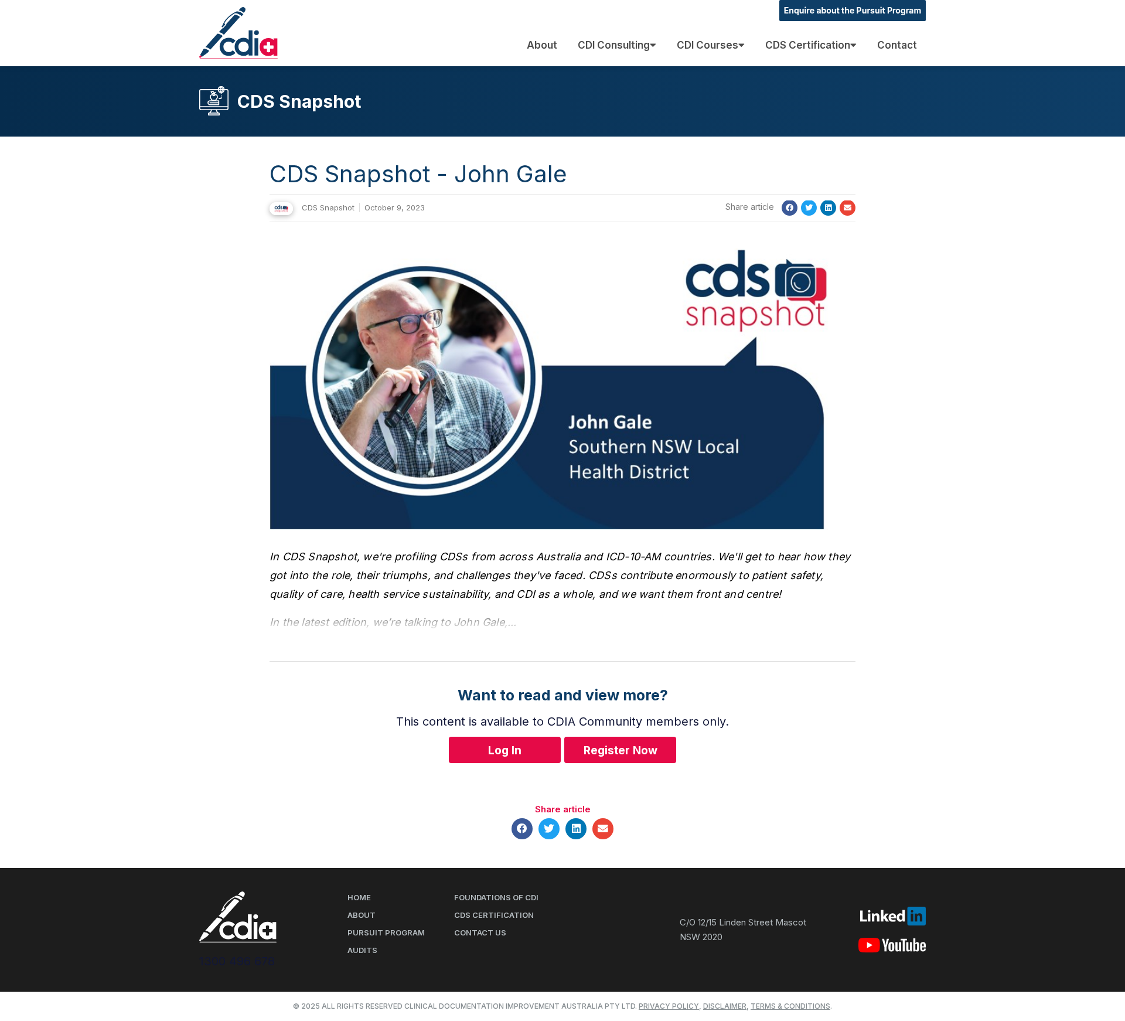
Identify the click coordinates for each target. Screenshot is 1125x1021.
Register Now (620, 750)
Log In (504, 750)
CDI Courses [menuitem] (707, 45)
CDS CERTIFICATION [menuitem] (494, 915)
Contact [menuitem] (897, 45)
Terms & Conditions (790, 1006)
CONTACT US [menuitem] (480, 932)
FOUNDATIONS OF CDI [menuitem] (496, 897)
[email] (847, 208)
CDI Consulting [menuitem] (614, 45)
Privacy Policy (669, 1006)
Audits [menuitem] (362, 950)
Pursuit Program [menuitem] (386, 932)
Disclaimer (724, 1006)
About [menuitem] (542, 45)
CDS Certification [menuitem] (807, 45)
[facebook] (789, 208)
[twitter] (809, 208)
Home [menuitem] (359, 897)
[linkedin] (828, 208)
